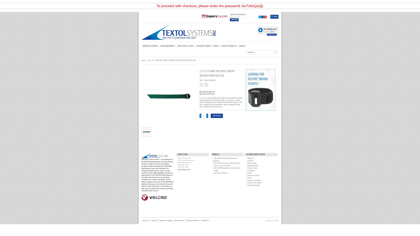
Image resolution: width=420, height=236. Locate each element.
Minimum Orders (253, 175)
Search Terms (179, 220)
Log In (275, 17)
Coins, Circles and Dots (222, 166)
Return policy (252, 163)
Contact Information (254, 183)
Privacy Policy (252, 168)
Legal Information (253, 185)
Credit (249, 173)
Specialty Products (220, 173)
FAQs (249, 178)
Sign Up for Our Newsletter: (238, 14)
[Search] (275, 52)
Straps (216, 170)
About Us (250, 158)
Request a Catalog (254, 180)
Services (250, 161)
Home (143, 60)
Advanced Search (193, 220)
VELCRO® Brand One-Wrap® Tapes (227, 163)
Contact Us (205, 220)
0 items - (269, 32)
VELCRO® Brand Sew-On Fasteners (227, 168)
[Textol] (179, 32)
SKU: (202, 80)
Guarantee (251, 170)
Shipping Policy (252, 166)
